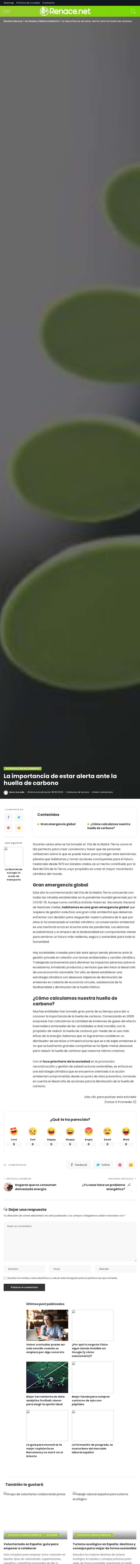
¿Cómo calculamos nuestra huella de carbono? (108, 826)
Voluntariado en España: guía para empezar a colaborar (31, 1546)
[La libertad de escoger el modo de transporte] (13, 856)
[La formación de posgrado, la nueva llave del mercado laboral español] (93, 1425)
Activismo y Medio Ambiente (22, 768)
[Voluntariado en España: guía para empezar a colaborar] (35, 1515)
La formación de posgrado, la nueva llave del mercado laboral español (92, 1448)
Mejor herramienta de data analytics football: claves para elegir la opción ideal (45, 1400)
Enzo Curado (17, 792)
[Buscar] (132, 11)
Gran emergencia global (57, 824)
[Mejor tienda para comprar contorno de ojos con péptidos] (93, 1377)
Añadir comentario (102, 792)
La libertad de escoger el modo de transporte (13, 874)
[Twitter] (19, 817)
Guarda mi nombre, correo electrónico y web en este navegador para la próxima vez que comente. (62, 1278)
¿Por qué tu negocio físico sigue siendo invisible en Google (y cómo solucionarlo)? (90, 1350)
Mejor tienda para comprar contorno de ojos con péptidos (91, 1400)
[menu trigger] (8, 11)
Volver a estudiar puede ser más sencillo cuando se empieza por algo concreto (45, 1348)
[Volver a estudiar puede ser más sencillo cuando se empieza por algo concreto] (47, 1325)
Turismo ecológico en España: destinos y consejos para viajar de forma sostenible (104, 1546)
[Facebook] (8, 817)
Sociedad (51, 1534)
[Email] (19, 827)
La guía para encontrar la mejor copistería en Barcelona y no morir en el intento (44, 1450)
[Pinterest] (8, 827)
